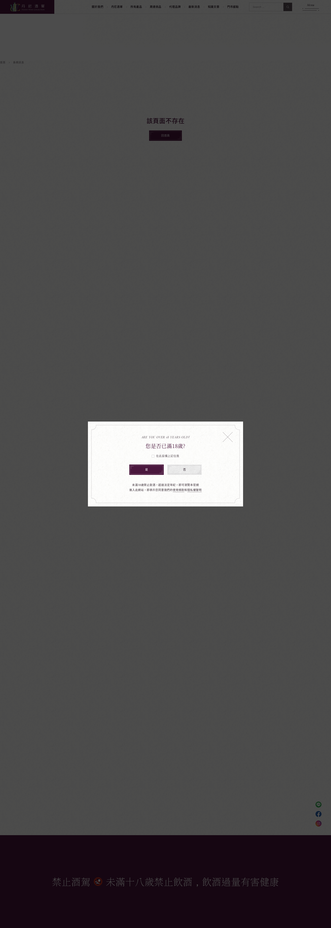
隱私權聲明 (194, 490)
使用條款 (178, 490)
